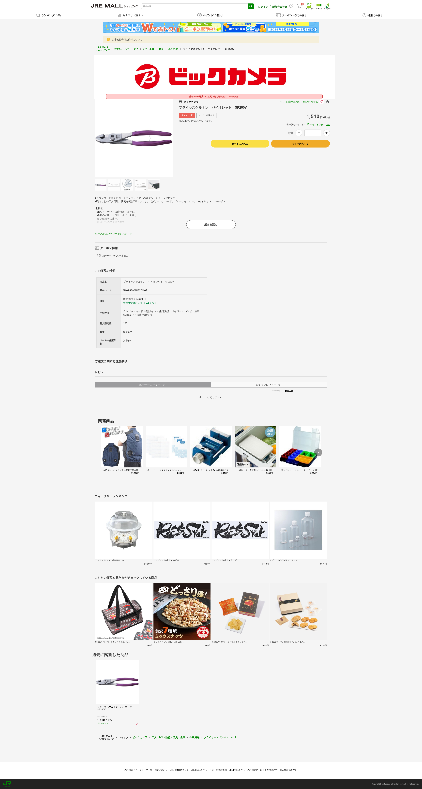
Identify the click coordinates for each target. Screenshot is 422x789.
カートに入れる (240, 143)
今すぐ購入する (300, 143)
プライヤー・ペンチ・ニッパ (220, 737)
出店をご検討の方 (268, 770)
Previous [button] (120, 138)
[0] (299, 6)
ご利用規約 (221, 770)
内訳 (328, 124)
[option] (134, 138)
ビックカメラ (140, 737)
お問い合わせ (161, 770)
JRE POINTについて (179, 770)
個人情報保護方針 (288, 770)
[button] (318, 452)
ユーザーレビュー (153, 385)
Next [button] (148, 138)
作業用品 (194, 737)
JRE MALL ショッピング (102, 49)
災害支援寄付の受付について (127, 39)
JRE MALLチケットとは (202, 770)
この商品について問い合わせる (300, 101)
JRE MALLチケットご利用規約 (243, 770)
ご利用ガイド (130, 770)
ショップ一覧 (145, 770)
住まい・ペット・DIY (126, 48)
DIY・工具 (149, 48)
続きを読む (211, 224)
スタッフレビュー (269, 385)
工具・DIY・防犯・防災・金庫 (168, 737)
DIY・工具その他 (169, 48)
